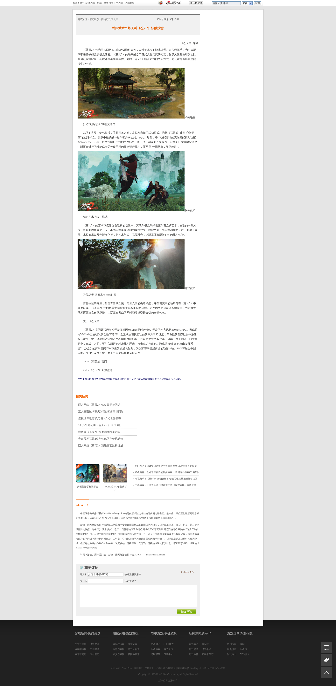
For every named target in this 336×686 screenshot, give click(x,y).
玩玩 (99, 3)
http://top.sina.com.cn (155, 554)
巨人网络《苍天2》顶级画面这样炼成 (100, 445)
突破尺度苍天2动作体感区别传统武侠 (100, 438)
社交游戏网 (118, 654)
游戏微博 (193, 654)
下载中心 (168, 654)
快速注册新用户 (133, 574)
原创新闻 (94, 654)
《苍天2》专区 (189, 43)
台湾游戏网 (118, 649)
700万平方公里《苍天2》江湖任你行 (100, 425)
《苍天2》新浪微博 (100, 370)
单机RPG (155, 644)
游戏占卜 (231, 654)
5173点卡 (244, 654)
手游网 (119, 3)
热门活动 (231, 644)
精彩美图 (193, 644)
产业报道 (94, 649)
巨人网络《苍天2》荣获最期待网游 (99, 404)
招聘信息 (171, 668)
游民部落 (155, 654)
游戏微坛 (206, 649)
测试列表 (132, 644)
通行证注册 (208, 668)
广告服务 (149, 668)
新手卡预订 (208, 654)
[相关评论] (326, 647)
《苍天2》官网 (98, 361)
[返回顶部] (326, 674)
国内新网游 (80, 644)
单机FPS (169, 644)
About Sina (127, 668)
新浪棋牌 (108, 3)
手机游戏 (155, 649)
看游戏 (205, 644)
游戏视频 (193, 649)
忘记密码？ (130, 581)
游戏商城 (129, 3)
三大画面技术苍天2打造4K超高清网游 (101, 411)
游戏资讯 (94, 644)
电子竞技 (168, 649)
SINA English (194, 668)
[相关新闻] (326, 660)
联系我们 (160, 668)
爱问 (242, 644)
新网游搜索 (134, 654)
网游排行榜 (118, 644)
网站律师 (182, 668)
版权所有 (173, 680)
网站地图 (138, 668)
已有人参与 (187, 572)
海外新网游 (80, 654)
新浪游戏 (90, 3)
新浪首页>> (79, 3)
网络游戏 (106, 19)
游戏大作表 (134, 649)
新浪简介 (115, 668)
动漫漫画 (231, 649)
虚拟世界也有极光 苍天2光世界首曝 (99, 418)
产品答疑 (220, 668)
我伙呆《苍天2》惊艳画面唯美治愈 (99, 432)
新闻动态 (94, 19)
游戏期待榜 (80, 649)
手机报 (243, 649)
